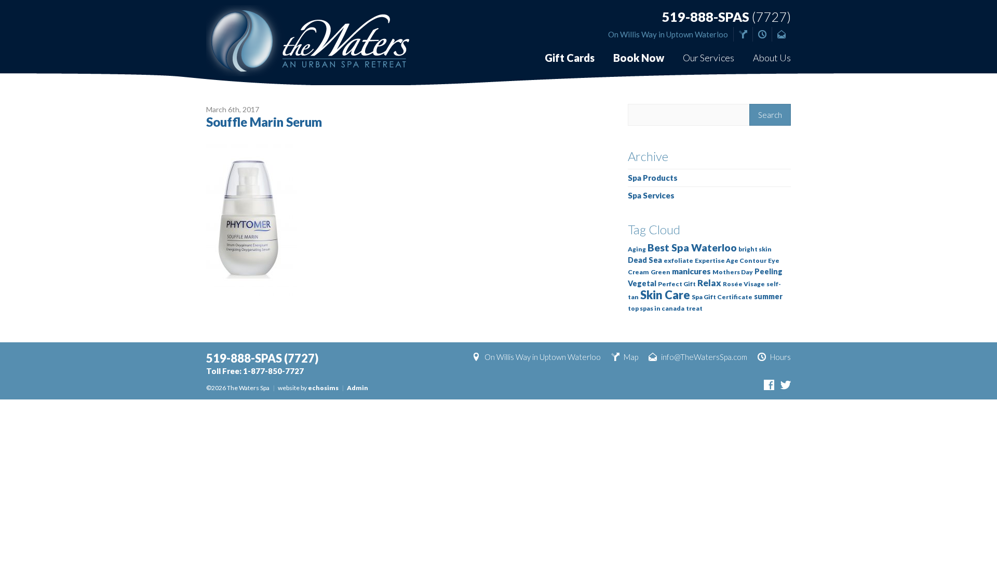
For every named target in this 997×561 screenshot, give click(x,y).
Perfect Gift (677, 284)
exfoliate (678, 260)
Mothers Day (732, 272)
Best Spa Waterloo (692, 247)
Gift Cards (570, 57)
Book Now (638, 57)
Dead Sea (645, 260)
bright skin (755, 249)
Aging (637, 249)
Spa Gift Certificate (722, 297)
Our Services (708, 57)
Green (660, 272)
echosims (323, 388)
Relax (709, 282)
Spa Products (653, 177)
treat (694, 308)
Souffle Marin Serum (264, 121)
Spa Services (651, 195)
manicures (691, 271)
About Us (772, 57)
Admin (357, 388)
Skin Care (665, 295)
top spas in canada (656, 308)
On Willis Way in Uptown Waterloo (668, 34)
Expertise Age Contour (730, 260)
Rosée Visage (744, 284)
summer (768, 296)
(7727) (726, 16)
